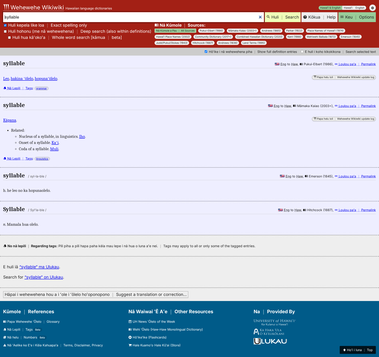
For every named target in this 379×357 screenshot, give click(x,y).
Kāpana (9, 120)
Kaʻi (55, 142)
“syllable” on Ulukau (43, 277)
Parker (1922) (294, 30)
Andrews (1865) (271, 30)
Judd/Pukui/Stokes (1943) (172, 42)
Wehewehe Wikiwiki (36, 7)
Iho (82, 136)
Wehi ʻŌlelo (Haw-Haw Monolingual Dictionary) (167, 329)
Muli (54, 148)
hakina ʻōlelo (22, 78)
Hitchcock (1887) (203, 42)
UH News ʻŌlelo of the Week (153, 321)
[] (67, 37)
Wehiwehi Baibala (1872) (321, 36)
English (360, 7)
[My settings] (372, 8)
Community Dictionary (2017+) (213, 36)
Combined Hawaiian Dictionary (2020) (259, 36)
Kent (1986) (294, 36)
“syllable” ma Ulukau (39, 266)
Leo (6, 78)
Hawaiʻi (348, 7)
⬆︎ (358, 350)
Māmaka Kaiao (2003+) (242, 30)
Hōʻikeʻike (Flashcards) (149, 337)
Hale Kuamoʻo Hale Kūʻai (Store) (156, 345)
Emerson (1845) (350, 36)
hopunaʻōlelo (46, 78)
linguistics (42, 158)
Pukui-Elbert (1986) (211, 30)
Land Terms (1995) (254, 42)
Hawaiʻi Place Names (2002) (173, 36)
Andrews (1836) (227, 42)
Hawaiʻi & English (330, 7)
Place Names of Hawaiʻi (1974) (326, 30)
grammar (41, 88)
